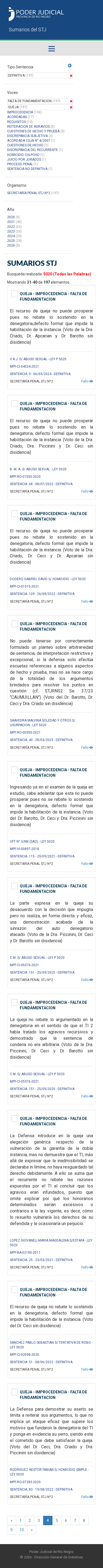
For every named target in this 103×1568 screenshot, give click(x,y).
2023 (11, 231)
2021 (11, 222)
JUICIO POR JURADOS (24, 159)
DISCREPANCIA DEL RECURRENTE (32, 150)
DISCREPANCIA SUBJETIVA (27, 136)
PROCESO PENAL (20, 164)
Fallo (85, 381)
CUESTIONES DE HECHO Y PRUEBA (33, 131)
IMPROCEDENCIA (20, 112)
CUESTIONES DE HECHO (25, 145)
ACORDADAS (17, 117)
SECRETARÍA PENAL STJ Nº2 (28, 193)
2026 (11, 245)
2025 (11, 241)
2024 (11, 236)
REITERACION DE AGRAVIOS (28, 126)
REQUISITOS (16, 122)
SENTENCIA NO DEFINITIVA (27, 169)
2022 (11, 227)
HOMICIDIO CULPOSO (23, 155)
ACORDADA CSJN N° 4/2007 (29, 140)
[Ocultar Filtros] (70, 65)
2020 (11, 217)
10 (22, 1530)
